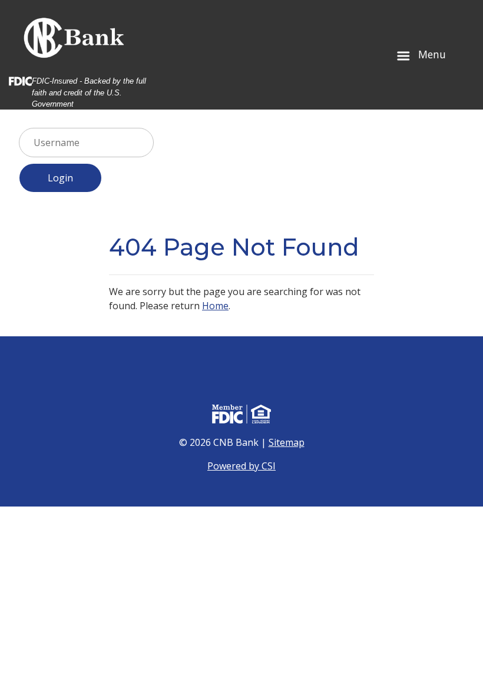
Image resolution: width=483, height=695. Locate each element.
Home (215, 305)
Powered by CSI (241, 465)
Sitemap (287, 442)
